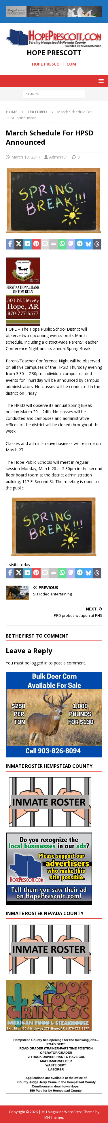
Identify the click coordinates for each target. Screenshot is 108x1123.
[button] (100, 80)
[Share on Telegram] (79, 244)
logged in (39, 663)
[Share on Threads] (97, 244)
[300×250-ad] (49, 901)
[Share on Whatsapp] (62, 244)
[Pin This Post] (36, 244)
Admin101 (58, 157)
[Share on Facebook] (10, 244)
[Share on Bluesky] (88, 244)
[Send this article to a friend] (45, 244)
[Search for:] (54, 93)
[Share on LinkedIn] (27, 244)
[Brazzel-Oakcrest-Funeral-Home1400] (54, 13)
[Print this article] (53, 244)
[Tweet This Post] (18, 244)
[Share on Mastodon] (71, 244)
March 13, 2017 (25, 157)
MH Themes (54, 1117)
